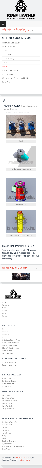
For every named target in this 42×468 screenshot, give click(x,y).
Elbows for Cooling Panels (10, 348)
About (4, 313)
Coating (4, 310)
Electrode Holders (7, 353)
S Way (4, 62)
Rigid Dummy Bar (8, 47)
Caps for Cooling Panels (9, 345)
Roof (3, 329)
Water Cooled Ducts (8, 384)
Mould (4, 66)
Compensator (6, 386)
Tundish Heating (8, 58)
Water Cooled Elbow (8, 378)
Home (4, 302)
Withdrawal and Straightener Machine (15, 78)
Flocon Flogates (7, 403)
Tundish (5, 51)
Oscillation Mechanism (10, 70)
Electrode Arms (7, 351)
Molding (4, 308)
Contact (4, 316)
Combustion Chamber (9, 381)
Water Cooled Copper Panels (11, 340)
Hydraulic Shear (8, 74)
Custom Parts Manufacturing (14, 268)
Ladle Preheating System (9, 401)
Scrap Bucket (7, 82)
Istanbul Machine (6, 29)
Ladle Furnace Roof (8, 398)
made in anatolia (24, 460)
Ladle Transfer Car (7, 406)
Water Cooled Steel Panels (10, 343)
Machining (5, 305)
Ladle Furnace (6, 395)
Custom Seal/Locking (9, 365)
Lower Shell (5, 334)
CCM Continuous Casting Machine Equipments (16, 31)
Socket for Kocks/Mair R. (10, 362)
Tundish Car (6, 54)
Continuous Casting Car (10, 43)
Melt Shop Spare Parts (19, 29)
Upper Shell (5, 332)
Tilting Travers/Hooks (9, 409)
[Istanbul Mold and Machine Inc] (21, 9)
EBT (3, 337)
